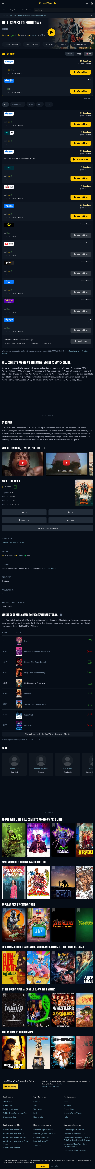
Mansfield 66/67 (40, 1141)
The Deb (37, 1145)
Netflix (67, 1101)
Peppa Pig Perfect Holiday (44, 1133)
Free (31, 104)
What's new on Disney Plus (14, 1137)
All (5, 104)
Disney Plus (69, 1109)
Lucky (35, 1113)
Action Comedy (50, 568)
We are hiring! (10, 1086)
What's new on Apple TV (13, 1133)
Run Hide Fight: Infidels (43, 1129)
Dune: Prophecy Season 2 (74, 1129)
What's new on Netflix (12, 1129)
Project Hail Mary (10, 1109)
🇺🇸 (87, 53)
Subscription (17, 104)
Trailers (63, 44)
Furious (36, 1101)
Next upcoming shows (72, 1125)
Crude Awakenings (41, 1137)
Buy (40, 104)
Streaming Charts (80, 44)
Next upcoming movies (42, 1125)
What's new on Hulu (11, 1147)
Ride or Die (38, 1117)
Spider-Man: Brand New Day (15, 1113)
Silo (34, 1105)
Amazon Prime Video (73, 1113)
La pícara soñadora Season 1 (75, 1150)
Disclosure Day (9, 1117)
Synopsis (49, 44)
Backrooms (8, 1105)
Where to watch (11, 44)
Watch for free (31, 44)
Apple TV (67, 1105)
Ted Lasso (37, 1109)
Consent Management (50, 1086)
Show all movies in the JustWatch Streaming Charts (47, 734)
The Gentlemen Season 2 (74, 1133)
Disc (49, 104)
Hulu (66, 1117)
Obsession (7, 1101)
